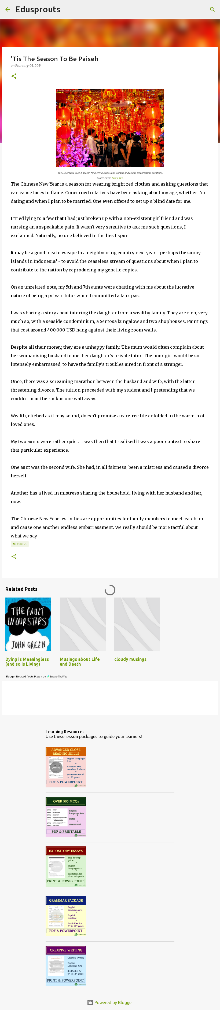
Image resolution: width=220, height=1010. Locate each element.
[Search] (68, 9)
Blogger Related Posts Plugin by (25, 676)
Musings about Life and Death (80, 661)
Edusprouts (37, 9)
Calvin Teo (117, 178)
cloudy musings (130, 659)
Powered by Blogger (113, 1002)
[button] (14, 76)
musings (20, 544)
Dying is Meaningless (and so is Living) (27, 661)
